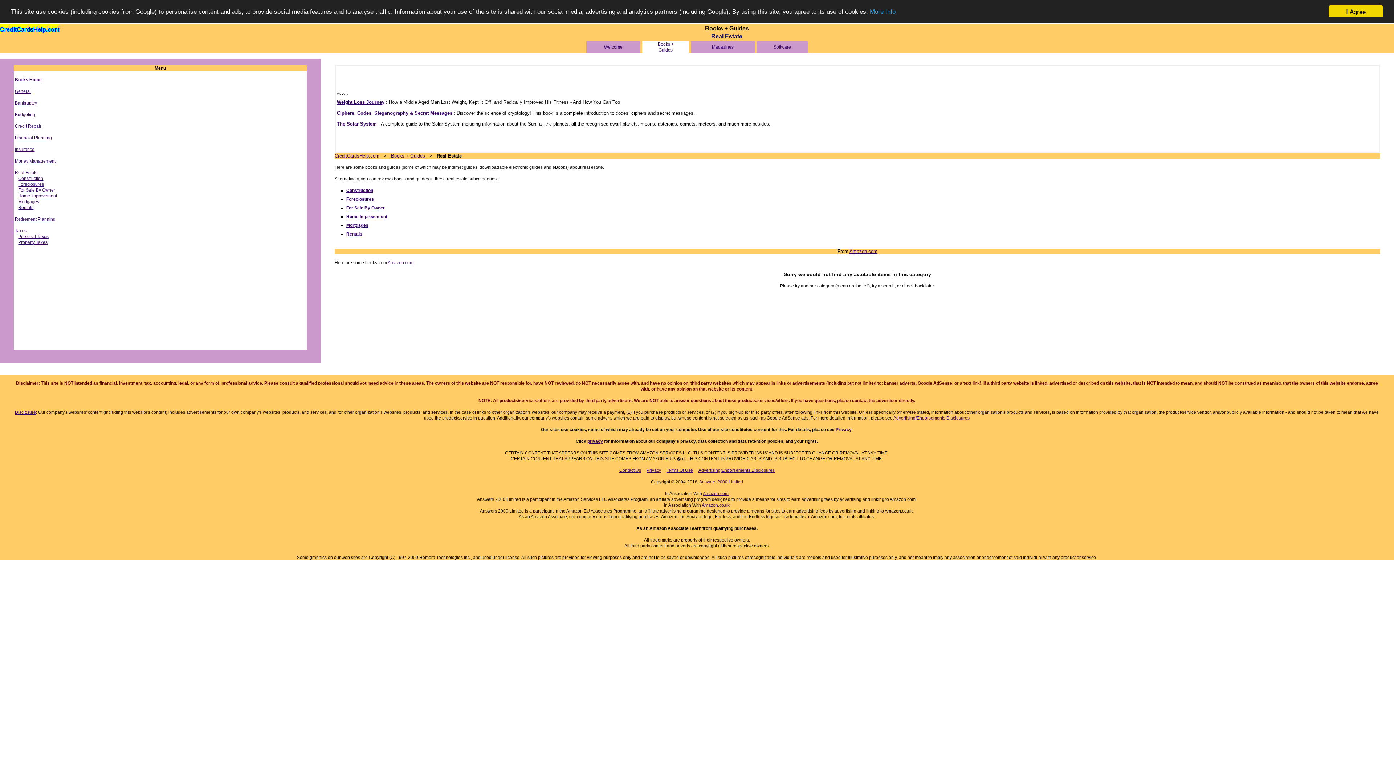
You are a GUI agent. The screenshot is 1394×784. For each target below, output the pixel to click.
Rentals (25, 207)
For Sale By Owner (36, 190)
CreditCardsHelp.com (357, 156)
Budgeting (25, 114)
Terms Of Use (680, 470)
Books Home (28, 79)
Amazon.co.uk (716, 505)
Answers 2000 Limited (721, 482)
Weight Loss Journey (360, 102)
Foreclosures (31, 184)
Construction (30, 178)
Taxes (21, 230)
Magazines (723, 47)
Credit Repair (28, 126)
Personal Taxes (33, 236)
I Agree (1356, 11)
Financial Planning (33, 137)
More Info (883, 11)
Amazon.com (863, 251)
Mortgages (28, 201)
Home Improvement (37, 196)
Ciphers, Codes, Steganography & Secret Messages (395, 113)
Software (782, 47)
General (23, 91)
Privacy (844, 429)
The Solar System (357, 124)
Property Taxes (33, 242)
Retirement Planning (35, 219)
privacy (595, 441)
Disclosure (25, 412)
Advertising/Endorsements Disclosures (931, 418)
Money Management (35, 161)
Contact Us (630, 470)
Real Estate (26, 172)
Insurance (24, 149)
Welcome (613, 47)
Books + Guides (408, 156)
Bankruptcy (26, 103)
